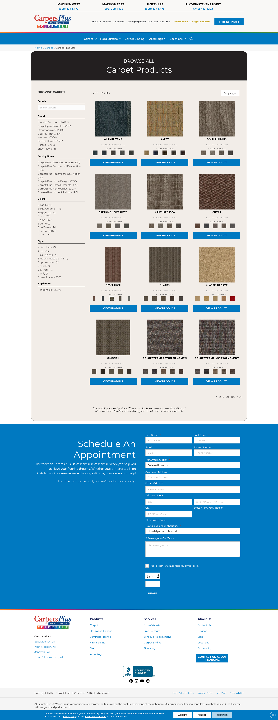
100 (233, 396)
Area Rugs (156, 38)
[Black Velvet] (183, 152)
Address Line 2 (154, 495)
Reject (202, 715)
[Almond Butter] (215, 298)
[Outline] (181, 298)
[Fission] (221, 152)
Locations (176, 38)
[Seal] (230, 152)
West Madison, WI (45, 646)
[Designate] (172, 298)
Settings (222, 715)
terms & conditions (173, 565)
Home (38, 47)
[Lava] (212, 152)
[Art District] (215, 225)
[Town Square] (233, 225)
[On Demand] (127, 225)
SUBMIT (152, 593)
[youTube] (142, 681)
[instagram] (136, 681)
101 (239, 396)
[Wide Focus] (155, 371)
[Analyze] (103, 371)
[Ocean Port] (104, 152)
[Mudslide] (165, 152)
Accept (182, 715)
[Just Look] (181, 371)
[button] (229, 21)
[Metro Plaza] (224, 225)
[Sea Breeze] (156, 152)
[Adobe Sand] (217, 264)
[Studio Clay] (224, 298)
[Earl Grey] (122, 152)
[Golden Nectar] (206, 298)
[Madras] (165, 118)
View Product (113, 162)
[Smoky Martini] (174, 152)
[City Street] (131, 152)
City (147, 507)
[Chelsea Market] (217, 191)
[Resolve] (165, 264)
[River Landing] (206, 225)
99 (227, 396)
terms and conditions (95, 716)
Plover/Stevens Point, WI (48, 657)
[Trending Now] (113, 191)
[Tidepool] (113, 118)
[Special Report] (109, 225)
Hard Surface (109, 38)
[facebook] (131, 681)
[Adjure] (129, 371)
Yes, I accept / (174, 565)
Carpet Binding (134, 38)
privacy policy (192, 565)
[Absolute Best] (172, 371)
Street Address (154, 483)
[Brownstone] (113, 152)
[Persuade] (163, 298)
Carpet (88, 38)
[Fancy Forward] (165, 337)
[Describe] (155, 298)
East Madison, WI (44, 641)
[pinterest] (147, 681)
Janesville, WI (42, 651)
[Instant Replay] (118, 225)
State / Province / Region (208, 507)
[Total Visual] (163, 371)
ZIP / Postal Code (155, 520)
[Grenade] (217, 118)
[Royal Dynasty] (233, 298)
